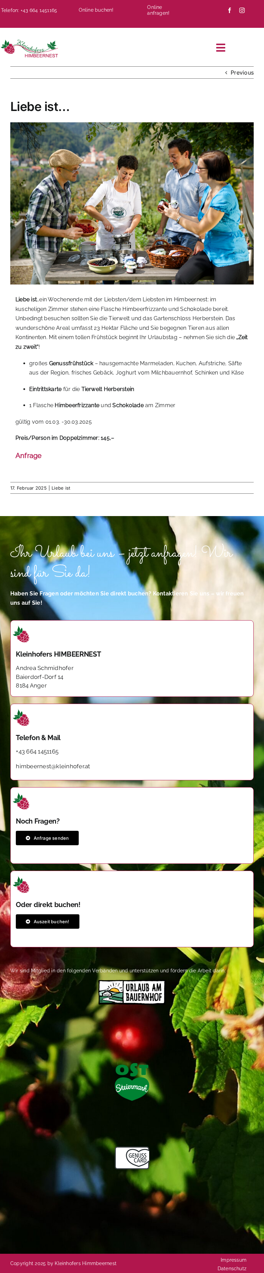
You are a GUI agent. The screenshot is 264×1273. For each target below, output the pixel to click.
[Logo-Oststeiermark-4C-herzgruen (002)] (132, 1065)
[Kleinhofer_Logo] (29, 40)
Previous (242, 72)
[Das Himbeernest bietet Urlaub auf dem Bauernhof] (132, 982)
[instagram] (242, 10)
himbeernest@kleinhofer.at (53, 766)
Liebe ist (61, 488)
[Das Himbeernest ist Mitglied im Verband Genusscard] (132, 1149)
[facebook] (229, 10)
